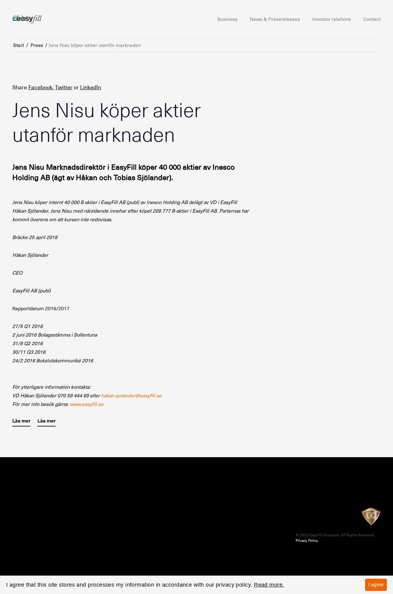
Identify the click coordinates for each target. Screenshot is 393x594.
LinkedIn (90, 87)
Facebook (40, 87)
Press (36, 45)
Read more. (269, 585)
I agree (375, 584)
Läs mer (21, 421)
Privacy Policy (307, 540)
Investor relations (331, 19)
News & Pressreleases (275, 19)
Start (18, 45)
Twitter (63, 87)
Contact (372, 19)
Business (227, 19)
